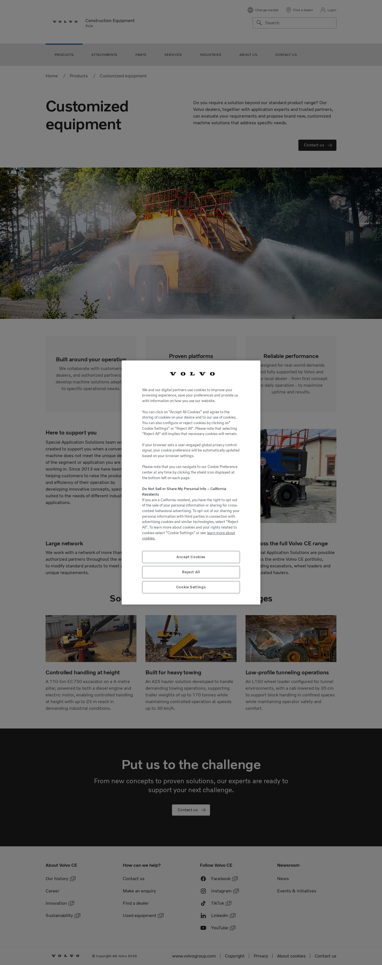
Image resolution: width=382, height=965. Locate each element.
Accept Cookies (191, 557)
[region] (191, 482)
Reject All (191, 572)
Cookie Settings (191, 587)
